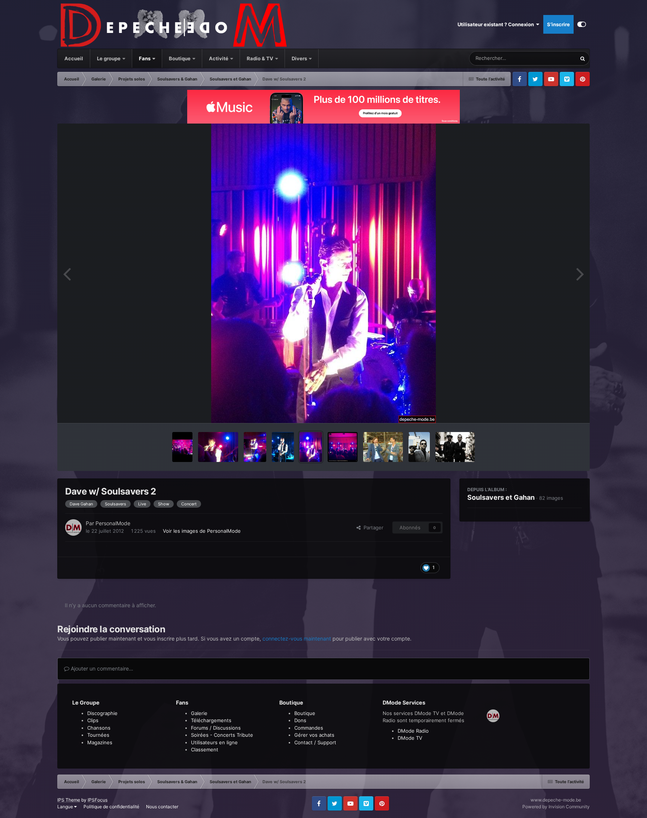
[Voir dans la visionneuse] (323, 273)
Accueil (73, 58)
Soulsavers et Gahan (501, 497)
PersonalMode (112, 523)
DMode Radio (413, 731)
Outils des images (552, 410)
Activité (218, 58)
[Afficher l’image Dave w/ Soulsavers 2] (311, 447)
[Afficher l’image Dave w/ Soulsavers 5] (218, 447)
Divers (300, 58)
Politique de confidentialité (111, 806)
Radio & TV (260, 58)
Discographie (102, 713)
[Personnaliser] (582, 24)
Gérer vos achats (314, 735)
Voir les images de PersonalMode (202, 531)
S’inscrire (558, 24)
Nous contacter (162, 806)
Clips (92, 720)
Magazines (99, 742)
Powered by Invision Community (556, 806)
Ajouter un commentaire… (101, 668)
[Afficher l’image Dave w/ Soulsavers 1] (343, 447)
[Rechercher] (582, 58)
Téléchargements (211, 720)
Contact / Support (315, 742)
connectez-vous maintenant (296, 638)
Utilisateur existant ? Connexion (497, 24)
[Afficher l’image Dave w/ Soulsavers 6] (182, 447)
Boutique (180, 58)
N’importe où (553, 58)
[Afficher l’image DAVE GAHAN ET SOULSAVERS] (419, 447)
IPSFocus (97, 800)
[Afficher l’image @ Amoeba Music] (383, 447)
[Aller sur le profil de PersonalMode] (73, 527)
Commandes (308, 728)
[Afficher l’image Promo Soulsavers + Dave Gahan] (454, 447)
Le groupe (109, 58)
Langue (65, 806)
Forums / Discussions (216, 728)
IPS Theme (68, 800)
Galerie (199, 713)
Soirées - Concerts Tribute (222, 735)
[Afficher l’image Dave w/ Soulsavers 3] (283, 447)
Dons (300, 720)
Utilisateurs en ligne (214, 742)
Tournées (98, 735)
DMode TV (410, 738)
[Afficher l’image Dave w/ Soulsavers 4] (255, 447)
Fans (145, 58)
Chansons (98, 728)
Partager (372, 527)
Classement (204, 749)
